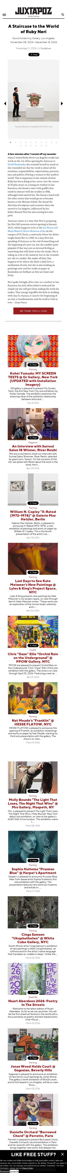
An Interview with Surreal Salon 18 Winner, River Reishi (33, 448)
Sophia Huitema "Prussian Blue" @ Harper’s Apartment (32, 871)
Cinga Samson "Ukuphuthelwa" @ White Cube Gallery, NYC (33, 938)
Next (62, 103)
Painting (33, 370)
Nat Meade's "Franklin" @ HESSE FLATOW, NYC (33, 722)
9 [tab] (51, 142)
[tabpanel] (33, 99)
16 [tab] (46, 145)
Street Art (33, 997)
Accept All (14, 1171)
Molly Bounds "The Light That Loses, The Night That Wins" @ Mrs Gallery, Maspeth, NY (33, 803)
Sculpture (46, 48)
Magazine (32, 443)
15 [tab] (41, 145)
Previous (4, 103)
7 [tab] (41, 142)
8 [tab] (46, 142)
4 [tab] (25, 142)
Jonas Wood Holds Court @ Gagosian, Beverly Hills (33, 1068)
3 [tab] (20, 142)
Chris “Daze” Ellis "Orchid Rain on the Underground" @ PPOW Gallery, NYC (33, 658)
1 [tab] (10, 142)
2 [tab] (15, 142)
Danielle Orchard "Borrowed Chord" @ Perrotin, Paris (33, 1134)
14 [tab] (36, 145)
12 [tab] (25, 145)
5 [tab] (31, 142)
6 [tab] (36, 142)
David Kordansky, (17, 164)
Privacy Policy (27, 1168)
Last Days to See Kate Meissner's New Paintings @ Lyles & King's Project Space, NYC (33, 586)
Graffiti (33, 650)
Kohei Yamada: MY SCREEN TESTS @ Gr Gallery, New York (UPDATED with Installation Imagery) (33, 379)
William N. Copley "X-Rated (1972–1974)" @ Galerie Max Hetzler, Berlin (33, 515)
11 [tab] (20, 145)
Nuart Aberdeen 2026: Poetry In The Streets (33, 1003)
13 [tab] (31, 145)
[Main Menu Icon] (4, 15)
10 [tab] (56, 142)
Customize (5, 1171)
